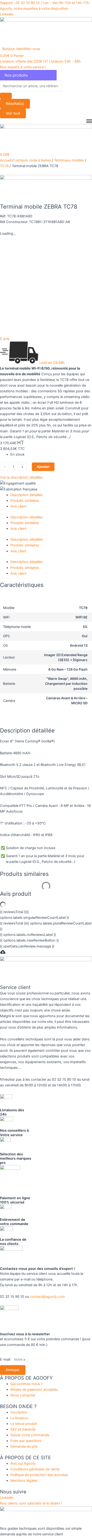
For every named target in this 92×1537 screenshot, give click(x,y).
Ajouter (43, 467)
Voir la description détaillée (21, 477)
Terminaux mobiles (69, 160)
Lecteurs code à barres (32, 160)
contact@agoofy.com (47, 1297)
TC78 (4, 166)
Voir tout (13, 113)
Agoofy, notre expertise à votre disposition (34, 8)
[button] (24, 49)
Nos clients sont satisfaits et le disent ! (31, 1503)
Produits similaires (24, 501)
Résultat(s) (15, 103)
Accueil (5, 160)
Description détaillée (26, 495)
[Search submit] (6, 96)
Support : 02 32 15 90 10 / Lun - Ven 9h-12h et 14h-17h (44, 3)
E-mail (5, 1359)
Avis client (18, 506)
